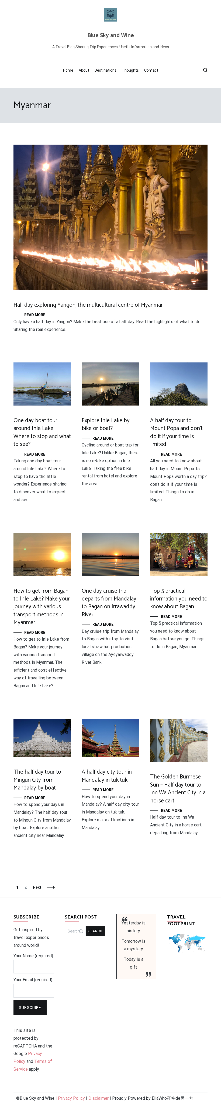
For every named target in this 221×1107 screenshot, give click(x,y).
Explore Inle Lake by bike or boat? (106, 424)
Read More (34, 315)
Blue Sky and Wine (110, 35)
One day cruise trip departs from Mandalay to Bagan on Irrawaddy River (109, 602)
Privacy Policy (71, 1098)
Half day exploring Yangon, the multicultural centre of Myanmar (88, 305)
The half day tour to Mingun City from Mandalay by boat (37, 779)
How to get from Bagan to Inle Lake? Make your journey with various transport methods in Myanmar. (41, 606)
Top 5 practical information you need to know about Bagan (179, 599)
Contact (151, 70)
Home (68, 70)
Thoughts (130, 70)
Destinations (105, 70)
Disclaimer (98, 1098)
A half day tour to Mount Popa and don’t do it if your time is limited (176, 432)
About (84, 70)
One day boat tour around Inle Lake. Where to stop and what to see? (42, 432)
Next (37, 887)
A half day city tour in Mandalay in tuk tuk (107, 775)
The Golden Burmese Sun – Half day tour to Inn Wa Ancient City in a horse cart (178, 788)
